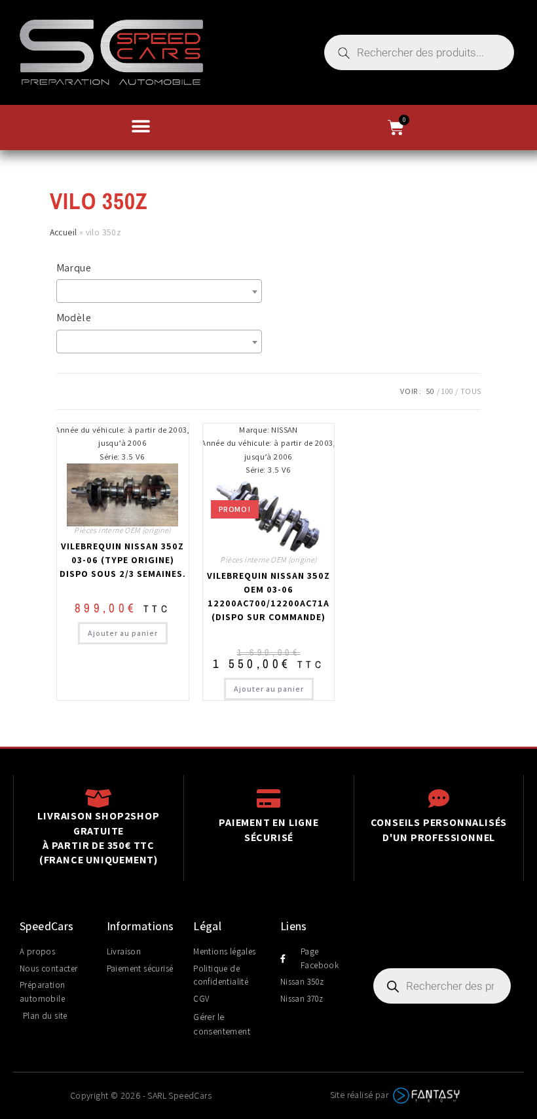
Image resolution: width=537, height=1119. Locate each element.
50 (430, 391)
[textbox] (162, 291)
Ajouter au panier (123, 633)
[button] (140, 126)
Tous (470, 391)
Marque (73, 268)
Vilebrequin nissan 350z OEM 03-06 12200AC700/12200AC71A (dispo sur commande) (268, 596)
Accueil (63, 232)
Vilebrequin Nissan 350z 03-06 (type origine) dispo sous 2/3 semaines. (123, 559)
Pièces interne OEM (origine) (122, 530)
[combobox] (159, 291)
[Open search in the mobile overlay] (419, 52)
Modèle (73, 317)
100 (447, 391)
